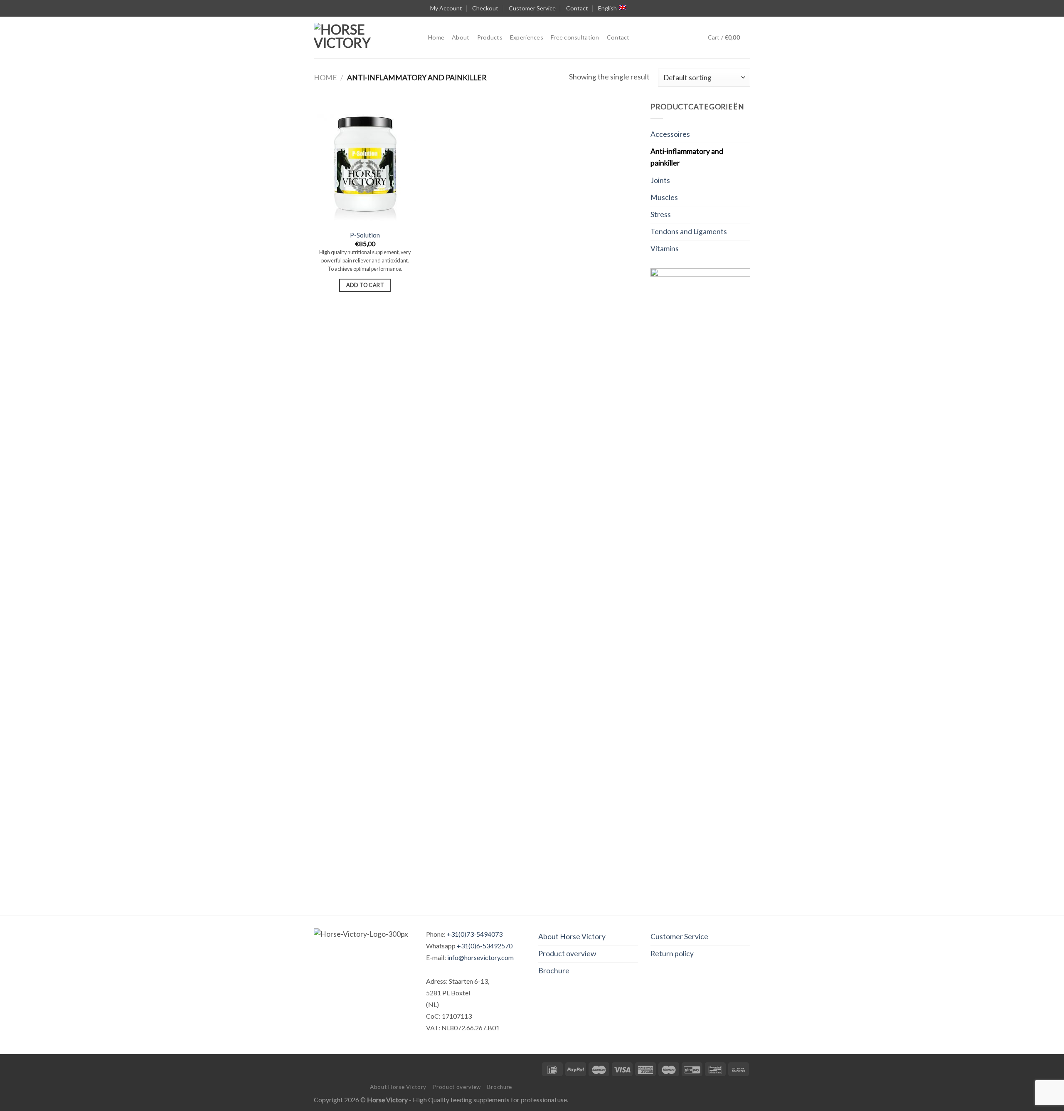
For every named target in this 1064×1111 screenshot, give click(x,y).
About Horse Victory (572, 936)
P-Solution (365, 235)
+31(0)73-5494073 (474, 934)
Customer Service (532, 8)
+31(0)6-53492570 (484, 946)
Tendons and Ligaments (688, 231)
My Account (446, 8)
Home (436, 37)
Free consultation (575, 37)
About (460, 37)
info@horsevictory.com (480, 957)
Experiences (526, 37)
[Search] (640, 37)
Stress (660, 214)
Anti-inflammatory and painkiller (686, 157)
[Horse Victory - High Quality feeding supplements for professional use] (365, 37)
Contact (577, 8)
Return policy (672, 953)
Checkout (485, 8)
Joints (660, 180)
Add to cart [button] (365, 285)
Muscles (664, 197)
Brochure (553, 970)
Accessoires (670, 134)
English (607, 8)
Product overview (567, 953)
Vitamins (664, 248)
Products (489, 37)
